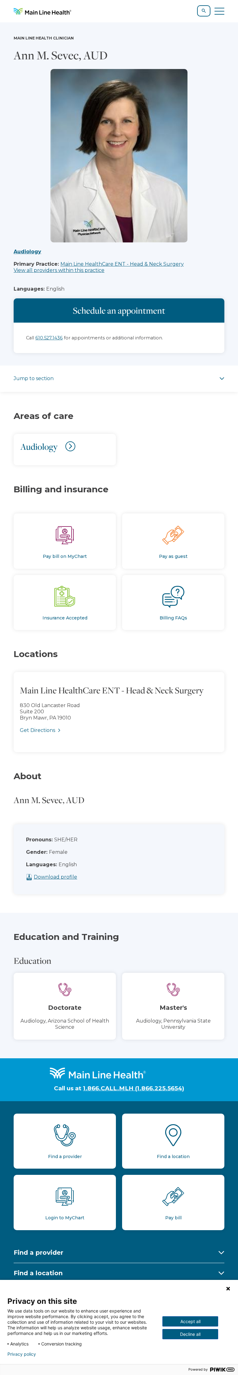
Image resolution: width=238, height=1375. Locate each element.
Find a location (38, 1273)
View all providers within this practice (59, 270)
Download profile (55, 877)
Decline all (190, 1334)
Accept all (190, 1321)
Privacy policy (21, 1354)
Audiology (27, 252)
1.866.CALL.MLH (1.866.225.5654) (133, 1088)
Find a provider (38, 1252)
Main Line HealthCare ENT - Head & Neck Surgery (122, 264)
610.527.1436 (49, 338)
